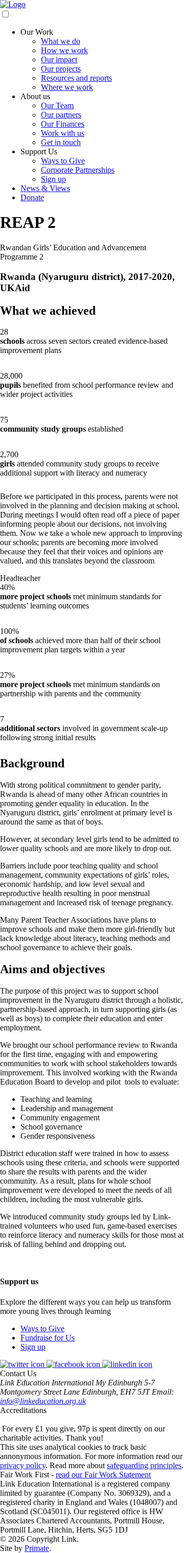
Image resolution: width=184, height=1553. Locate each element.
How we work (64, 50)
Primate (37, 1548)
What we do (60, 41)
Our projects (61, 68)
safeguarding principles (144, 1465)
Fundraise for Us (47, 1337)
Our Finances (62, 124)
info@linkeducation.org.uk (43, 1401)
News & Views (45, 188)
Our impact (59, 59)
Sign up (53, 179)
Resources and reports (76, 78)
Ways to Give (63, 160)
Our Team (57, 105)
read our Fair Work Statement (103, 1474)
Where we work (67, 87)
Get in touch (61, 142)
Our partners (61, 114)
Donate (32, 197)
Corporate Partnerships (77, 170)
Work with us (62, 133)
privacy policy (22, 1465)
